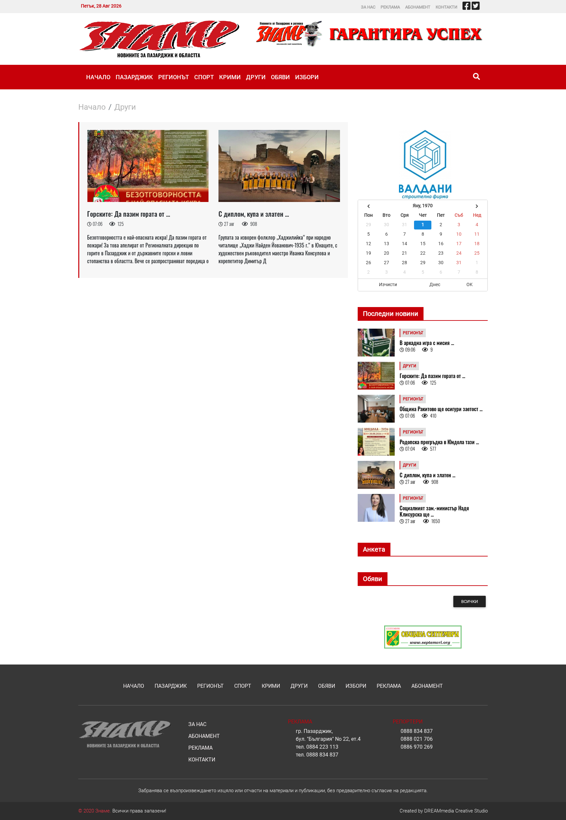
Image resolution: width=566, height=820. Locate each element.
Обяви (280, 77)
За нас (368, 7)
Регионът (173, 77)
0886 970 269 (417, 747)
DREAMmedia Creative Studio (456, 811)
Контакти (446, 7)
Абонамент (417, 7)
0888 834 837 (322, 755)
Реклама (390, 7)
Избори (307, 77)
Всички (469, 601)
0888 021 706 (417, 739)
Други (256, 77)
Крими (230, 77)
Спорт (204, 77)
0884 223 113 (322, 747)
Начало (98, 77)
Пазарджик (134, 77)
